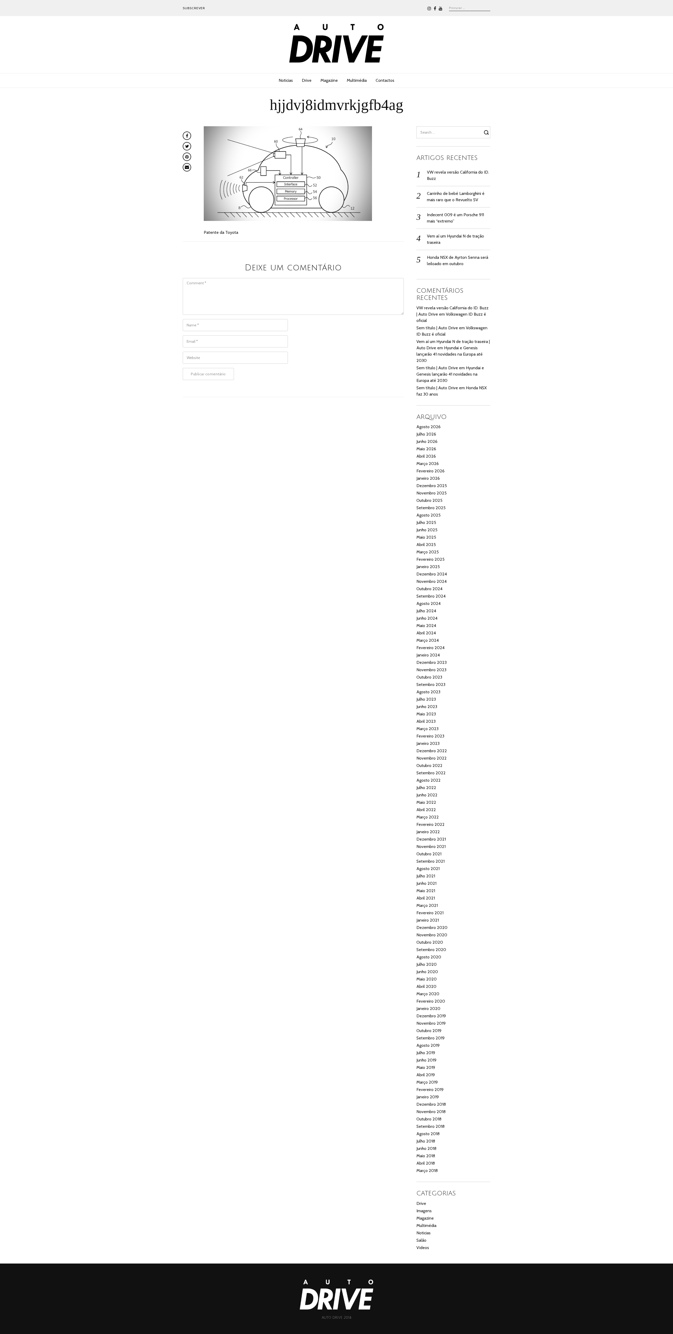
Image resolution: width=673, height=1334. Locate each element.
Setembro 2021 (430, 861)
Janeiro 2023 (428, 743)
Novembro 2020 (431, 934)
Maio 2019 (425, 1067)
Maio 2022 (426, 802)
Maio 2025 (426, 537)
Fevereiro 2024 (430, 647)
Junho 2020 (427, 971)
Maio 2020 (426, 979)
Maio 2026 (426, 448)
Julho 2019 (425, 1052)
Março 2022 (427, 817)
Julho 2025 (426, 522)
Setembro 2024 (431, 596)
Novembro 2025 (431, 493)
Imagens (424, 1210)
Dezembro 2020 (431, 927)
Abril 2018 (425, 1163)
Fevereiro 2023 (430, 736)
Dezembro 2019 (431, 1015)
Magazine (329, 80)
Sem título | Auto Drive (437, 327)
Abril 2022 (426, 809)
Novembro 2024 (431, 581)
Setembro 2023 (430, 684)
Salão (421, 1240)
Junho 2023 (426, 706)
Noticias (286, 80)
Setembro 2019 (430, 1037)
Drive (307, 80)
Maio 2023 (426, 713)
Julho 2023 (426, 699)
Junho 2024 (426, 618)
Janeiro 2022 (428, 831)
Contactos (385, 80)
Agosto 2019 (428, 1045)
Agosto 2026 (428, 426)
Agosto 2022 (428, 780)
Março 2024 (427, 640)
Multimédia (357, 80)
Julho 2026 (426, 434)
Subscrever (194, 8)
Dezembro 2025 (431, 485)
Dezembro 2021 (431, 839)
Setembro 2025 (431, 507)
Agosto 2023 (428, 691)
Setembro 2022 (431, 772)
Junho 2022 (426, 794)
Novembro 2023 (431, 669)
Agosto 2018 (428, 1133)
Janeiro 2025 (428, 566)
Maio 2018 (425, 1155)
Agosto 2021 (428, 868)
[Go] (487, 132)
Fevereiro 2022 (430, 824)
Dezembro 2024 (431, 574)
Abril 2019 (425, 1074)
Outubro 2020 (429, 942)
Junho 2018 (426, 1148)
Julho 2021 (425, 875)
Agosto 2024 (428, 603)
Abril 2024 (426, 632)
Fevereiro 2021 (429, 912)
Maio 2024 (426, 625)
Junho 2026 (426, 441)
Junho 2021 (426, 883)
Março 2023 (427, 728)
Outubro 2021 (428, 853)
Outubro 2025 (429, 500)
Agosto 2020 (428, 956)
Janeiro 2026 (428, 478)
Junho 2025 (426, 529)
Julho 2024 (426, 610)
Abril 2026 (426, 456)
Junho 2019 (426, 1060)
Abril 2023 (426, 721)
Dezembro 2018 (431, 1104)
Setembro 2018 (430, 1126)
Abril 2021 (425, 898)
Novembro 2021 (431, 846)
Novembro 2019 (431, 1023)
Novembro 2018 (431, 1111)
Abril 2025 (426, 544)
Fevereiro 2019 (429, 1089)
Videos (422, 1247)
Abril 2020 (426, 986)
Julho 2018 (425, 1141)
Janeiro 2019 (427, 1096)
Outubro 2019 (428, 1030)
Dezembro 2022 (431, 750)
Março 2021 (427, 905)
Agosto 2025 (428, 515)
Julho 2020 (426, 964)
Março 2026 (427, 463)
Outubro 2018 (428, 1118)
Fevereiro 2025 (430, 559)
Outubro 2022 (429, 765)
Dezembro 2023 (431, 662)
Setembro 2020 (431, 949)
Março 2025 (427, 551)
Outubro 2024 (429, 588)
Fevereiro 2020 (430, 1001)
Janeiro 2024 (428, 655)
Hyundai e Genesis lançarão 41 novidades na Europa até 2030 (449, 354)
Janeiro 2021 (427, 920)
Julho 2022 (426, 787)
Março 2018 (427, 1170)
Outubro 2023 (429, 677)
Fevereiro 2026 (430, 470)
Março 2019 (427, 1082)
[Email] (187, 167)
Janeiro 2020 (428, 1008)
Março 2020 (427, 993)
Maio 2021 (425, 890)
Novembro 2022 (431, 758)
